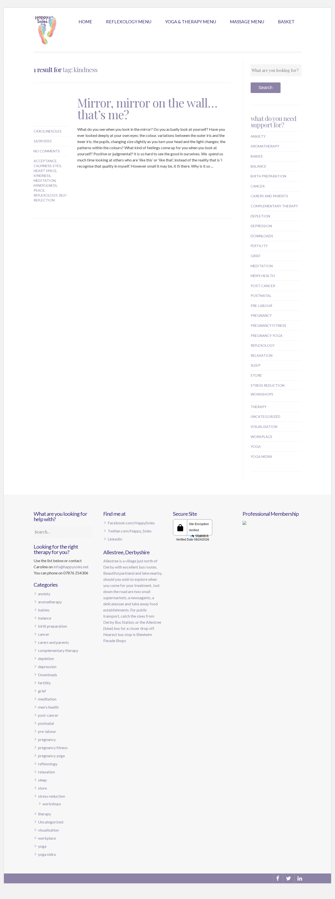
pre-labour (261, 306)
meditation (45, 180)
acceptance (45, 161)
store (256, 375)
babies (257, 156)
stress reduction (267, 385)
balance (258, 166)
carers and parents (269, 196)
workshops (262, 394)
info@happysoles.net (71, 566)
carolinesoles (48, 131)
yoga (256, 446)
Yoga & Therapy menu (190, 21)
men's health (263, 276)
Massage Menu (247, 21)
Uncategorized (265, 416)
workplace (261, 437)
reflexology (45, 195)
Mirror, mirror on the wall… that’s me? (147, 108)
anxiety (258, 136)
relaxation (261, 355)
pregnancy (261, 315)
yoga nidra (261, 456)
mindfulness (45, 185)
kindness (42, 175)
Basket (286, 21)
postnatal (261, 295)
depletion (260, 216)
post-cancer (263, 286)
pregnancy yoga (267, 335)
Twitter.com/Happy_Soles (130, 531)
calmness (43, 166)
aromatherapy (265, 146)
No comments (47, 151)
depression (261, 226)
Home (85, 21)
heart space (45, 171)
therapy (259, 407)
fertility (259, 246)
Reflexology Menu (128, 21)
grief (255, 256)
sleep (255, 365)
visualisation (264, 426)
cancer (258, 186)
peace (39, 190)
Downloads (262, 236)
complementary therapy (274, 206)
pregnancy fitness (268, 325)
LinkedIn (115, 539)
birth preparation (268, 176)
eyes (57, 166)
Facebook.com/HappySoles (131, 522)
